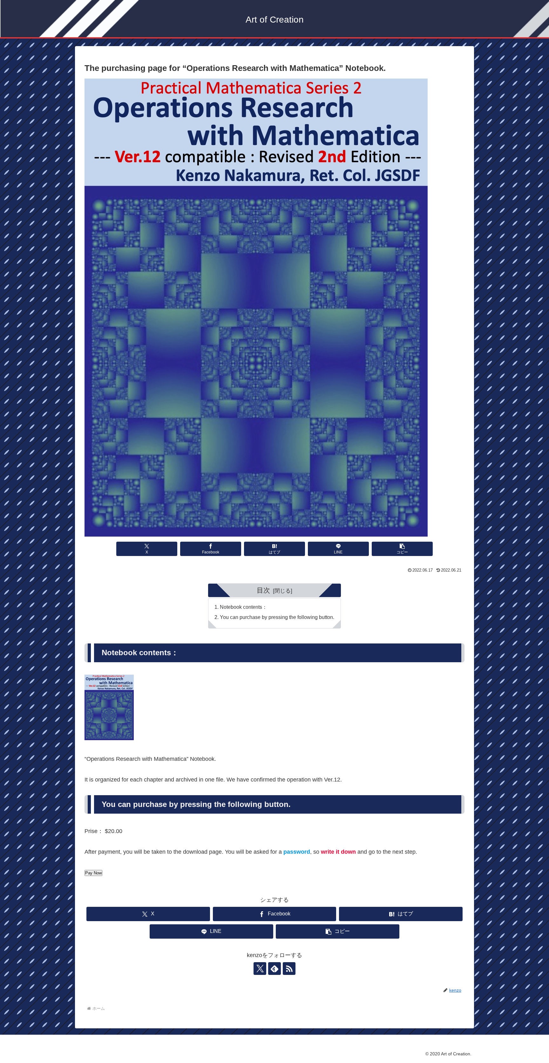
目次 (263, 590)
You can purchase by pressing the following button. (277, 617)
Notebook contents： (243, 607)
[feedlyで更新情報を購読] (274, 968)
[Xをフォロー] (260, 968)
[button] (402, 549)
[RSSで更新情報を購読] (289, 968)
